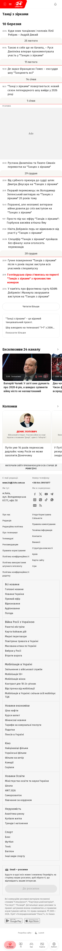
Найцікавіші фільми (16, 748)
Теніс (8, 846)
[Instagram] (34, 499)
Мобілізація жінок (15, 679)
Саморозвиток (13, 795)
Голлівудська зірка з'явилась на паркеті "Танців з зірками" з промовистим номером (33, 278)
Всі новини (12, 584)
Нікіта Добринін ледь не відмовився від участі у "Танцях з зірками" (33, 231)
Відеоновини (12, 603)
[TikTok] (46, 499)
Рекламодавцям (10, 544)
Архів (34, 554)
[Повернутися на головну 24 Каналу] (4, 4)
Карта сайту (38, 560)
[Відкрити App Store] (32, 920)
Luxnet (41, 933)
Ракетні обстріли (15, 626)
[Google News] (34, 505)
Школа (9, 785)
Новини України (14, 594)
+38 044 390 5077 (41, 482)
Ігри (34, 566)
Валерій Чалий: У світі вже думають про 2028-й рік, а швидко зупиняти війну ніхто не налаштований (26, 387)
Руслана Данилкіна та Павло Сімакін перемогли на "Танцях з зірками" (31, 164)
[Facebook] (34, 494)
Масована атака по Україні (20, 646)
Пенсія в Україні (14, 734)
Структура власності (42, 548)
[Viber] (40, 499)
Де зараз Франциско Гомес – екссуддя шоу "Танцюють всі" (33, 70)
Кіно (8, 743)
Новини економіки (17, 705)
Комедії (9, 762)
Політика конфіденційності (15, 556)
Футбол (9, 841)
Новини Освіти (15, 776)
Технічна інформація (42, 530)
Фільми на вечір (14, 757)
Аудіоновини (12, 608)
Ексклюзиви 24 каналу (21, 349)
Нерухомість (13, 809)
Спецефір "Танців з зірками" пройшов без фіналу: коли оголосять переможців (33, 243)
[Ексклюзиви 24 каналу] (58, 349)
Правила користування (13, 550)
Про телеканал (9, 532)
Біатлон (9, 851)
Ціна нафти (11, 710)
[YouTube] (46, 494)
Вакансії (36, 542)
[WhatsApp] (51, 499)
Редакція (6, 520)
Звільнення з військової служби (23, 669)
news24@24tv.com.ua (13, 482)
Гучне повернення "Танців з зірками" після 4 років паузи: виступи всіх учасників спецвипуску (32, 264)
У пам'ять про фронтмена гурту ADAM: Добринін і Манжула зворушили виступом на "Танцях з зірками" (32, 292)
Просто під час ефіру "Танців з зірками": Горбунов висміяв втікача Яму (33, 220)
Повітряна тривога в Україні (21, 641)
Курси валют (12, 715)
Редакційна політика (12, 526)
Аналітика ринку (14, 813)
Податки (10, 729)
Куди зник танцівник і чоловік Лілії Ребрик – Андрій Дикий (31, 32)
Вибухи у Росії (13, 650)
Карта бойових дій (15, 631)
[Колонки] (58, 406)
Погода (9, 613)
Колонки (9, 406)
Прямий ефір (12, 598)
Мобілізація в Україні (18, 664)
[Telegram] (51, 494)
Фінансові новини (15, 720)
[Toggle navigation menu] (10, 4)
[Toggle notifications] (55, 4)
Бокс (7, 837)
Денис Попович (27, 431)
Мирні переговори (16, 636)
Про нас (6, 514)
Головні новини (14, 589)
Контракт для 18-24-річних (20, 683)
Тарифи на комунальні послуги (23, 725)
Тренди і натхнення (16, 823)
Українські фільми (15, 753)
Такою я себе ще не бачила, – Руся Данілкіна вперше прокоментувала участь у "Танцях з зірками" (31, 51)
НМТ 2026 (10, 790)
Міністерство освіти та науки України (27, 781)
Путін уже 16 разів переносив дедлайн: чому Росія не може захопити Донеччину (24, 451)
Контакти (37, 536)
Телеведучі (7, 538)
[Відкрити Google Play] (13, 920)
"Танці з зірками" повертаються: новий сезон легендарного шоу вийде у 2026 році (33, 90)
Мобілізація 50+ (14, 674)
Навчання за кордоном (18, 800)
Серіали (9, 767)
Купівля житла (13, 818)
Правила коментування (43, 524)
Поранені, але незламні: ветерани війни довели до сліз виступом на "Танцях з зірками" (30, 208)
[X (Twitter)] (40, 494)
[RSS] (40, 505)
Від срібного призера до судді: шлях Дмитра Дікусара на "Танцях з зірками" (33, 182)
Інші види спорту (15, 856)
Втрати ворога (13, 655)
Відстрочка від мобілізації (20, 688)
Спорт (9, 832)
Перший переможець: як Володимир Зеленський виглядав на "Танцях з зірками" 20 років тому (31, 194)
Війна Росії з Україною (19, 622)
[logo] (18, 4)
